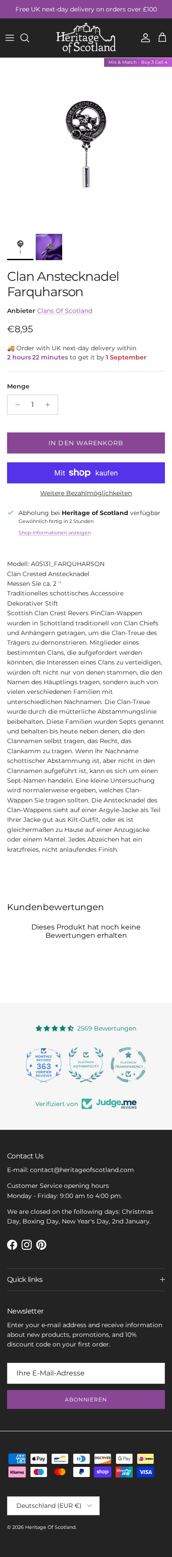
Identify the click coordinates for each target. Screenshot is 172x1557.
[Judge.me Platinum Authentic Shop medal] (86, 1064)
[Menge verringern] (15, 404)
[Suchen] (29, 37)
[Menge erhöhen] (50, 404)
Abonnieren (86, 1399)
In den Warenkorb (86, 443)
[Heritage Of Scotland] (86, 38)
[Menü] (9, 37)
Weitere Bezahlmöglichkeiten (86, 493)
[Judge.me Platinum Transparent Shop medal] (128, 1064)
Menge (18, 386)
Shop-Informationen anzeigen (55, 533)
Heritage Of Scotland (50, 1527)
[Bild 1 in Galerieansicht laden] (86, 143)
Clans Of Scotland (64, 311)
